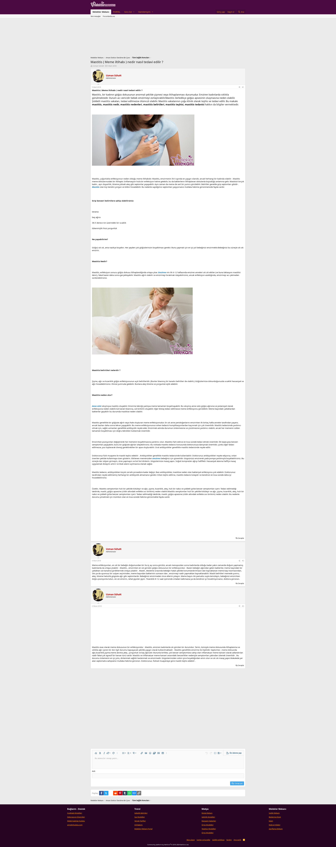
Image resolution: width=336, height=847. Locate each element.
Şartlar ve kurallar (203, 840)
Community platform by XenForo (168, 845)
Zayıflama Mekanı (276, 829)
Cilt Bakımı (138, 825)
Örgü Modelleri (207, 825)
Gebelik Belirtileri (140, 813)
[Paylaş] (239, 87)
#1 (243, 87)
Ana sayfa (237, 840)
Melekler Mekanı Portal (143, 829)
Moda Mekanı (207, 813)
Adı (93, 771)
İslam (271, 821)
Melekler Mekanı (101, 11)
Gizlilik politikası (218, 840)
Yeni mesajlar (96, 16)
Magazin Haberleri (209, 821)
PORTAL (116, 11)
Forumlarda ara (109, 16)
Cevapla (241, 538)
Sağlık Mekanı (274, 813)
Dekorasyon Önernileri (76, 817)
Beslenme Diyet (275, 817)
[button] (129, 11)
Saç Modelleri (139, 817)
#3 (243, 606)
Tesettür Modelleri (209, 829)
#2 (243, 561)
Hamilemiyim (144, 11)
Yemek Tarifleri (140, 821)
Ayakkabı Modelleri (74, 813)
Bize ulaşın (191, 840)
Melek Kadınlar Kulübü (76, 821)
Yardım (229, 840)
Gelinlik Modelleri (208, 817)
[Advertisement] (168, 38)
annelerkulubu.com (74, 825)
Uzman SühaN (98, 66)
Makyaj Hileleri (274, 825)
